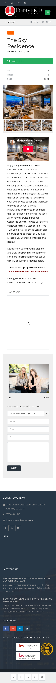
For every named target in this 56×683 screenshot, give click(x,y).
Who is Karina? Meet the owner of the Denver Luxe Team (27, 579)
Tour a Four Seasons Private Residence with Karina (27, 600)
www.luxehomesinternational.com (28, 271)
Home (33, 22)
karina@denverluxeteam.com (19, 520)
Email (46, 397)
